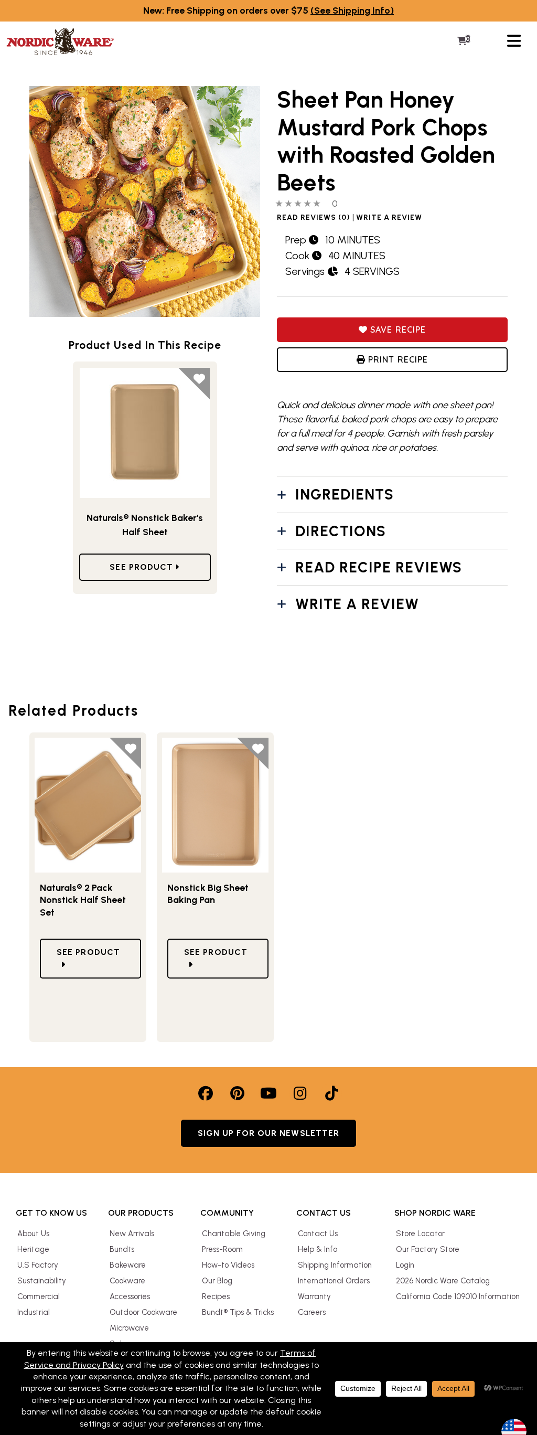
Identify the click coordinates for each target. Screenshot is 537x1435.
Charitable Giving (233, 1233)
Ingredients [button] (344, 494)
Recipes (216, 1296)
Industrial (33, 1312)
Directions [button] (340, 531)
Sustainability (41, 1280)
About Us (33, 1233)
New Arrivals (132, 1233)
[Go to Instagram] (299, 1093)
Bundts (122, 1249)
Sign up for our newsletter (269, 1133)
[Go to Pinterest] (237, 1093)
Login (405, 1265)
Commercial (38, 1296)
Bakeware (128, 1265)
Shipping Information (335, 1265)
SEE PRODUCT (143, 567)
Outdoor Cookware (143, 1312)
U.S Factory (37, 1265)
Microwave (129, 1328)
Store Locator (420, 1233)
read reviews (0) (313, 218)
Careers (312, 1312)
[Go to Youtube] (268, 1093)
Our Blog (217, 1280)
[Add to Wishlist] (194, 383)
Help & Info (317, 1249)
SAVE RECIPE (397, 329)
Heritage (33, 1249)
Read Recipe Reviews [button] (378, 567)
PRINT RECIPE (397, 359)
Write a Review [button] (357, 604)
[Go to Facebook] (205, 1093)
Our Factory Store (427, 1249)
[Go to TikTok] (331, 1093)
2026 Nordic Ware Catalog (443, 1280)
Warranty (314, 1296)
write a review (389, 218)
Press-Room (222, 1249)
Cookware (127, 1280)
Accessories (130, 1296)
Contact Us (318, 1233)
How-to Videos (228, 1265)
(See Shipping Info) (352, 10)
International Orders (334, 1280)
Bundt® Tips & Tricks (238, 1312)
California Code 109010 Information (458, 1296)
